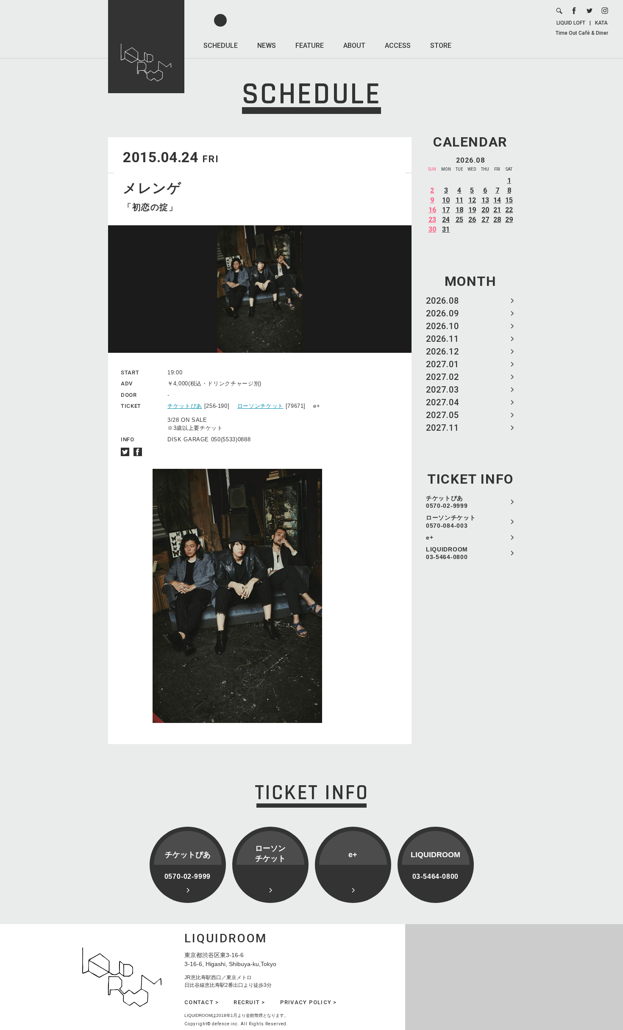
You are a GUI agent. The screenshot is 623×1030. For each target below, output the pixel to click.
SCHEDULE (220, 46)
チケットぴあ (184, 406)
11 (459, 200)
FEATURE (309, 46)
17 (446, 210)
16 (432, 210)
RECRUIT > (249, 1002)
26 (472, 220)
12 (472, 200)
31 (446, 229)
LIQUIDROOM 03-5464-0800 (447, 553)
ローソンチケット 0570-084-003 (451, 521)
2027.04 (442, 402)
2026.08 (442, 300)
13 (485, 200)
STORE (440, 46)
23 (432, 220)
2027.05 (442, 415)
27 (485, 220)
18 (459, 210)
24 (446, 220)
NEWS (266, 46)
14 (497, 200)
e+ (429, 537)
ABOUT (354, 46)
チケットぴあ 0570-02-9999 (446, 502)
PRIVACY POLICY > (308, 1002)
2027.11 (442, 428)
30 (432, 229)
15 (509, 200)
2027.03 (442, 389)
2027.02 (442, 377)
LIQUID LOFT (570, 23)
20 (485, 210)
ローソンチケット (260, 406)
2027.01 (442, 364)
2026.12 (442, 351)
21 (497, 210)
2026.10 (442, 326)
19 (472, 210)
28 (497, 220)
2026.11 (442, 339)
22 (509, 210)
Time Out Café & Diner (582, 33)
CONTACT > (201, 1002)
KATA (601, 23)
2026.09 (442, 313)
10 (446, 200)
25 (459, 220)
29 (509, 220)
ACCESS (398, 46)
